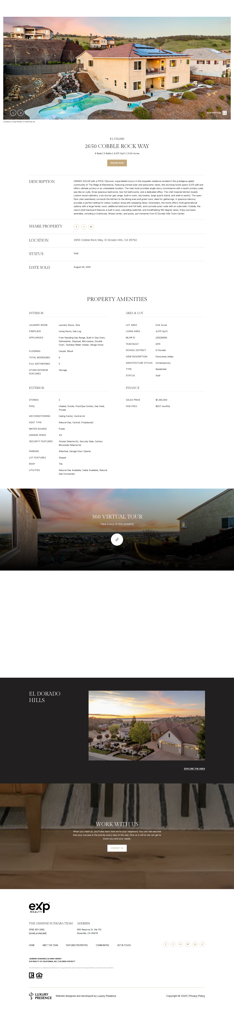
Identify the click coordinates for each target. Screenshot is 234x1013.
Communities (102, 945)
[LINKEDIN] (180, 944)
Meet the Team (50, 945)
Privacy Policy (197, 995)
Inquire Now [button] (117, 163)
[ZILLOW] (195, 944)
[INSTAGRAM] (173, 944)
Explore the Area (194, 768)
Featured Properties (77, 945)
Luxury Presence (106, 995)
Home (32, 945)
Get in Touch (124, 945)
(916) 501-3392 (36, 929)
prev (13, 113)
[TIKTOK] (202, 944)
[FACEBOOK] (165, 944)
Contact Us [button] (117, 848)
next (20, 113)
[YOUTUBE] (187, 944)
